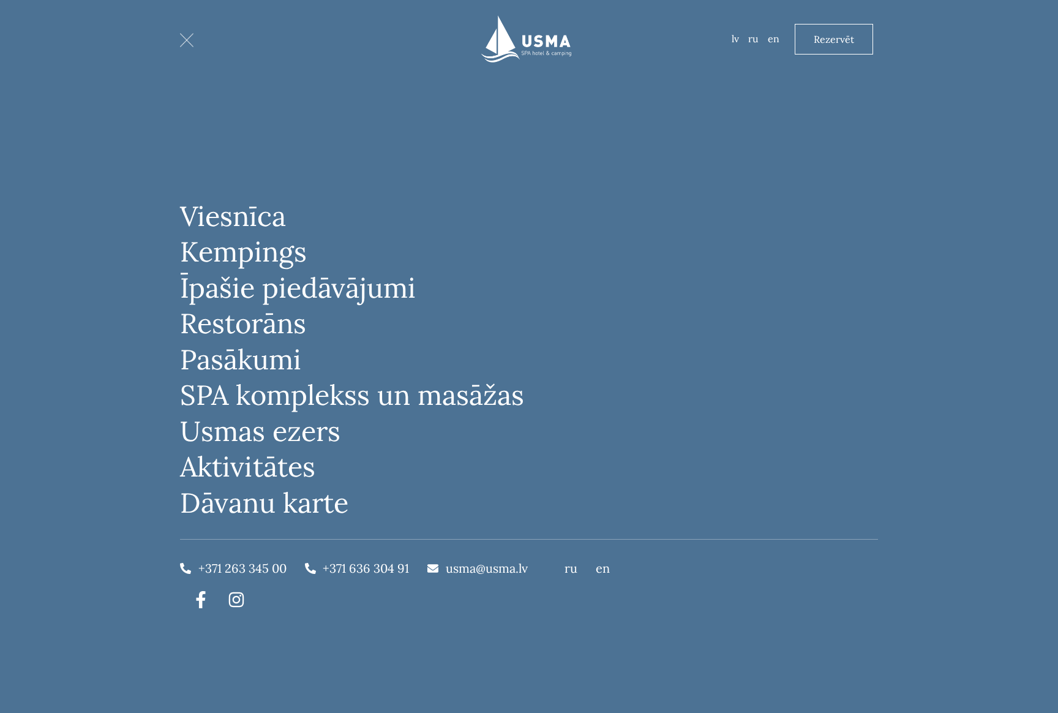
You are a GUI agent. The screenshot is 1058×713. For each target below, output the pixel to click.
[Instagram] (236, 599)
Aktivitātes (247, 466)
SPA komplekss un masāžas (352, 394)
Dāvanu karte (264, 502)
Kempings (243, 251)
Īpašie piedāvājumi (298, 287)
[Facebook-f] (200, 599)
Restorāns (243, 323)
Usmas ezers (260, 430)
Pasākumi (240, 359)
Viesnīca (233, 215)
